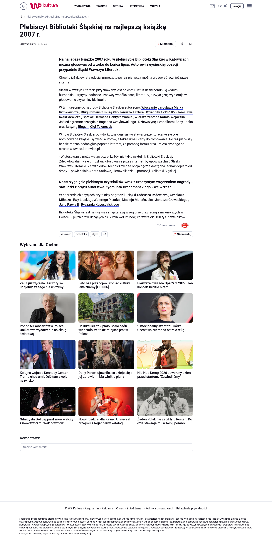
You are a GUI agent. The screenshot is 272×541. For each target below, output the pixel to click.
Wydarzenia (82, 6)
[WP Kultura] (52, 6)
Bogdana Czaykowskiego (117, 122)
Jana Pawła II (69, 204)
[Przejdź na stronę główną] (23, 9)
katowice (66, 234)
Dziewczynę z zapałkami (156, 122)
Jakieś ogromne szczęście (78, 122)
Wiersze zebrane (147, 117)
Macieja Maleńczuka (137, 200)
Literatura (136, 6)
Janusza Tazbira (131, 112)
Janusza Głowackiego (171, 200)
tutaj (88, 533)
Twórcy (101, 6)
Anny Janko (184, 122)
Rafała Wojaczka (172, 117)
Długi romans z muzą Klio (100, 112)
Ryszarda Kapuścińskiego (100, 204)
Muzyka (155, 6)
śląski (95, 234)
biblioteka (81, 234)
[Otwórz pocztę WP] (212, 6)
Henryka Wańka (120, 117)
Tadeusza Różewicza (152, 195)
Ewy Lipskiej (82, 200)
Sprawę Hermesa (95, 117)
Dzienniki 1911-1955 (161, 112)
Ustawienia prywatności (190, 508)
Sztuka (118, 6)
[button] (222, 6)
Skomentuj (167, 44)
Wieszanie (149, 107)
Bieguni (83, 127)
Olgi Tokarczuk (101, 127)
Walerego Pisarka (107, 200)
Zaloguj (237, 6)
